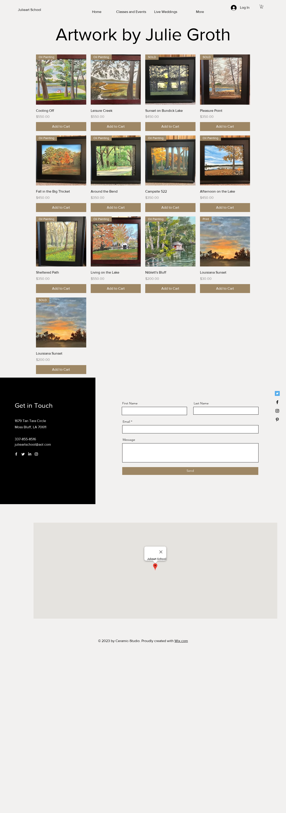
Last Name (201, 403)
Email (126, 421)
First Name (130, 403)
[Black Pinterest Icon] (277, 419)
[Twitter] (277, 393)
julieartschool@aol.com (33, 444)
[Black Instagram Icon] (277, 410)
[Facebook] (16, 454)
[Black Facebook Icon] (277, 402)
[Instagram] (36, 454)
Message (129, 439)
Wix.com (181, 641)
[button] (261, 6)
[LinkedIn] (29, 454)
